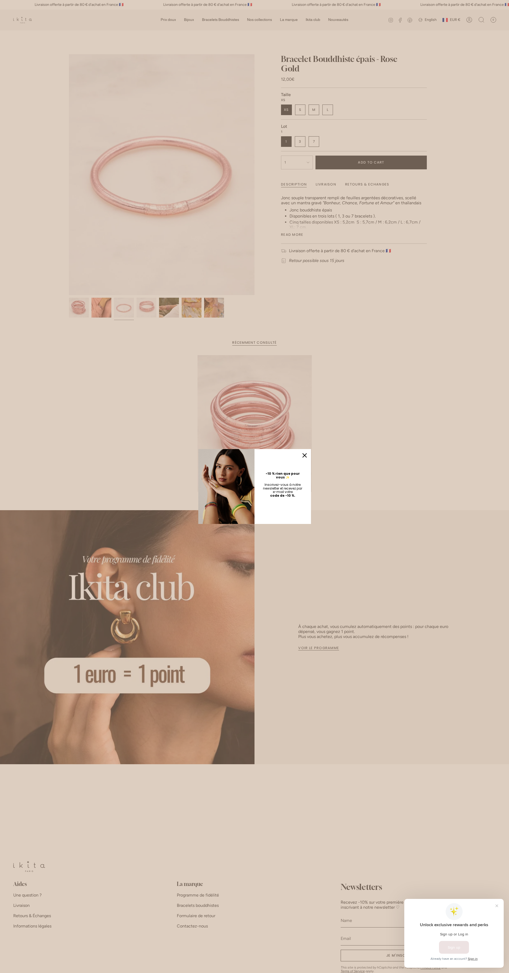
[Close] (304, 455)
